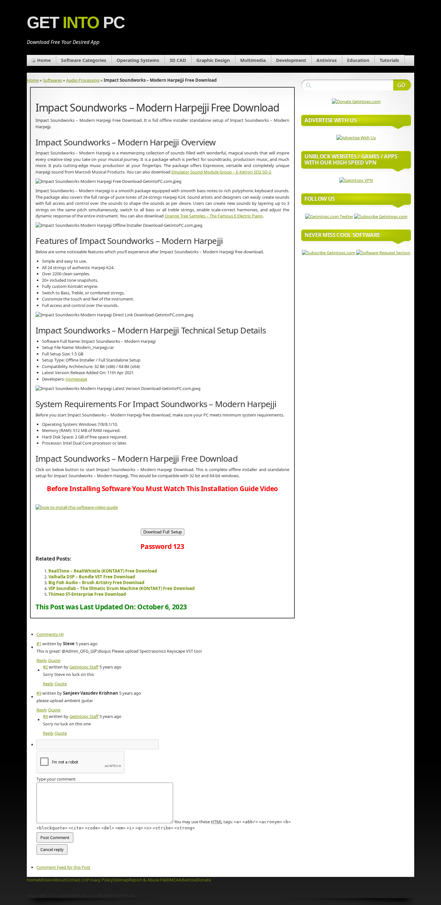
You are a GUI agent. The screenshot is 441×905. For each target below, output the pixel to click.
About (60, 880)
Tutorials (389, 60)
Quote (54, 660)
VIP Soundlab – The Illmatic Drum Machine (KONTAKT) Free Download (121, 588)
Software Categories (83, 60)
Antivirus (326, 60)
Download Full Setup (162, 532)
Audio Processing (82, 80)
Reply (41, 660)
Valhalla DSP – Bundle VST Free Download (91, 577)
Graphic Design (213, 60)
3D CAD (177, 60)
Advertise (188, 880)
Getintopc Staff (83, 667)
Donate (204, 880)
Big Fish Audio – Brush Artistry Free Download (96, 582)
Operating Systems (138, 60)
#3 (38, 693)
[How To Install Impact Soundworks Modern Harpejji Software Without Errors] (77, 507)
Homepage (76, 379)
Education (358, 60)
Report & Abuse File (148, 880)
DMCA (173, 880)
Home (44, 60)
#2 (45, 667)
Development (291, 60)
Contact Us (76, 880)
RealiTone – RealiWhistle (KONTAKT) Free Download (102, 571)
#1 (38, 644)
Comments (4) (50, 634)
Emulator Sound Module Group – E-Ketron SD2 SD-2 (221, 172)
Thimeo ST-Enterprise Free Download (87, 594)
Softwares (52, 80)
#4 (45, 716)
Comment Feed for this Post (63, 867)
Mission (46, 880)
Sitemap (121, 880)
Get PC (76, 22)
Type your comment (56, 779)
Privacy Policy (100, 880)
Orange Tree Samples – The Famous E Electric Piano (214, 216)
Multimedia (253, 60)
